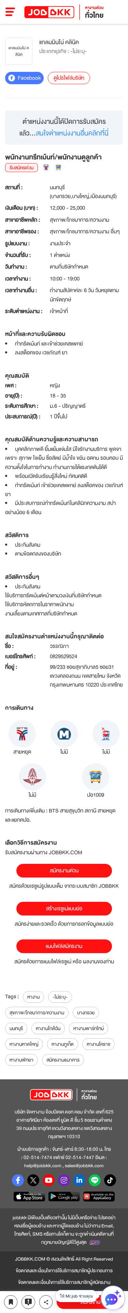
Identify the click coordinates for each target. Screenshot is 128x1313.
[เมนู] (10, 12)
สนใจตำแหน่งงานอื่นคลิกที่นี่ (72, 133)
